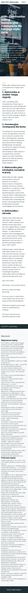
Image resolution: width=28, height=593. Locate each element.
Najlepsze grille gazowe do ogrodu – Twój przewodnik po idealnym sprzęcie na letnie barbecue (13, 462)
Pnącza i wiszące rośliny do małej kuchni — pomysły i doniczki (13, 497)
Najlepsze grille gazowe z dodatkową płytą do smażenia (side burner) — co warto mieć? (13, 466)
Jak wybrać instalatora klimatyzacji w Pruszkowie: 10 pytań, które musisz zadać (13, 369)
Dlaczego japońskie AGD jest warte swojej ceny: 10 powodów (13, 447)
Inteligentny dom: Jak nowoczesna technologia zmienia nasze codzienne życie (13, 551)
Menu (23, 2)
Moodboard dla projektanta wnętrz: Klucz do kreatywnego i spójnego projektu (13, 451)
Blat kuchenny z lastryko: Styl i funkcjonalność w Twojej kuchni (10, 500)
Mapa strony (5, 336)
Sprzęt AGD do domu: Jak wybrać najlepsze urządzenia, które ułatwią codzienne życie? (13, 508)
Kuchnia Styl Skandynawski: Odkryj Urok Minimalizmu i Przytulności (12, 561)
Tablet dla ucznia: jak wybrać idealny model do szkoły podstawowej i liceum (13, 482)
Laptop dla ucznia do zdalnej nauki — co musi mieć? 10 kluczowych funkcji (14, 490)
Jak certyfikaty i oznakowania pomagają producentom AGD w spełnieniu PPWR (12, 343)
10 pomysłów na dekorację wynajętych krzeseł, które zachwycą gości (12, 422)
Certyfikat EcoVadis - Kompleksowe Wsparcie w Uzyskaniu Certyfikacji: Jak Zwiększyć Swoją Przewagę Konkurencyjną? (13, 537)
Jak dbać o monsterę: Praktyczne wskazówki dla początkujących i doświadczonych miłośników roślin (13, 575)
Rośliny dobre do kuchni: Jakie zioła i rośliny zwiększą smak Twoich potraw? (13, 493)
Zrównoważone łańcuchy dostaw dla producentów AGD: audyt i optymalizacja (13, 351)
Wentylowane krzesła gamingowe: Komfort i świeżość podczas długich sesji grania (14, 437)
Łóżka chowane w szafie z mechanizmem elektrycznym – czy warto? (12, 383)
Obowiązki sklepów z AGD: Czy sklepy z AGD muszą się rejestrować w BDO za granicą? (13, 515)
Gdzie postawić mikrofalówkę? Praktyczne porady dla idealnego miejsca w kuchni (13, 565)
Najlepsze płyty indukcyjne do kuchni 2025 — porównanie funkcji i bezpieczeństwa (13, 511)
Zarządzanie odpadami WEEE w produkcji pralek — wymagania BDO (13, 395)
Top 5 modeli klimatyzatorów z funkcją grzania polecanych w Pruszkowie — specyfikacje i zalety (12, 387)
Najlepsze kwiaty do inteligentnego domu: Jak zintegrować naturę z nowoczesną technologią (13, 471)
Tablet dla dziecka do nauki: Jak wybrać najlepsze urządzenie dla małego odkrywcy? (13, 479)
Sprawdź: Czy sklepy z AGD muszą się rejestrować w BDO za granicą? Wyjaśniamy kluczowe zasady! (13, 519)
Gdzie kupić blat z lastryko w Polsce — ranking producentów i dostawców (12, 504)
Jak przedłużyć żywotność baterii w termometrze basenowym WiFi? (11, 413)
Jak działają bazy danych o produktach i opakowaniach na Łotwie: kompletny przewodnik (12, 409)
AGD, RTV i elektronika (10, 2)
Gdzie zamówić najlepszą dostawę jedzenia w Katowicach (13, 358)
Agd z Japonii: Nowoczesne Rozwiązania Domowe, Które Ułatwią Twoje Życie (12, 444)
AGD (4, 83)
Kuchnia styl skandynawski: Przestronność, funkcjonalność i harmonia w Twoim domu (13, 558)
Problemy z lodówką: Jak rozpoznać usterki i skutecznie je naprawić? (13, 542)
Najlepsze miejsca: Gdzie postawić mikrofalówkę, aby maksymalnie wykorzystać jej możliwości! (14, 569)
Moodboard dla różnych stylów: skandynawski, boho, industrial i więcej (12, 455)
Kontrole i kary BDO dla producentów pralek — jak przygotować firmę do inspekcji (14, 399)
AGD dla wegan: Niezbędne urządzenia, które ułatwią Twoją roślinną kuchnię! (14, 527)
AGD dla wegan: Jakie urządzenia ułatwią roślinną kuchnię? (12, 524)
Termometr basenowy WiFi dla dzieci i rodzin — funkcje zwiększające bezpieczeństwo (12, 418)
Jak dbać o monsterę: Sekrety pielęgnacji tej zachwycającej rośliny (13, 579)
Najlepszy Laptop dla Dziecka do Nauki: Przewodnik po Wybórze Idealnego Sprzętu (13, 486)
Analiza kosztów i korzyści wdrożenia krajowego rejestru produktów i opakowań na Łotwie (13, 403)
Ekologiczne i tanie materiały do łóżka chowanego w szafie (12, 379)
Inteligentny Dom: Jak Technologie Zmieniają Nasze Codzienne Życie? (14, 554)
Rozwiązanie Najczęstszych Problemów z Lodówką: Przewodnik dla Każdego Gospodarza (13, 546)
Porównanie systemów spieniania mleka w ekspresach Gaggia (13, 376)
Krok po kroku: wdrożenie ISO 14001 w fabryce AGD (12, 354)
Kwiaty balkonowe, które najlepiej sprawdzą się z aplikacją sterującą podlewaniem (13, 475)
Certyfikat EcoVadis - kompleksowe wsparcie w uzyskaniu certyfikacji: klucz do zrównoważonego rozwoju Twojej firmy (14, 532)
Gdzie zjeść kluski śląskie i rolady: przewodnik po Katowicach (14, 361)
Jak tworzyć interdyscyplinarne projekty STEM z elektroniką (12, 433)
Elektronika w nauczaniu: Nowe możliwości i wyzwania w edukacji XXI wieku (13, 429)
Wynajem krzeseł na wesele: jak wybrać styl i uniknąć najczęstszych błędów (14, 426)
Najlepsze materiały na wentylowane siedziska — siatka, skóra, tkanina (11, 440)
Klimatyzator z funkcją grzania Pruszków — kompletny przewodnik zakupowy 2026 (13, 392)
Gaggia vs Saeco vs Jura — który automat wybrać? (12, 372)
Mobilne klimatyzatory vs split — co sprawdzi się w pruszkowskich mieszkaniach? (14, 365)
